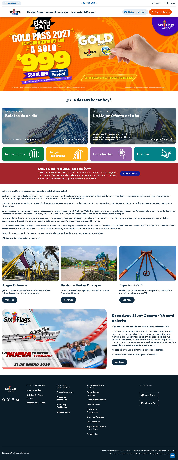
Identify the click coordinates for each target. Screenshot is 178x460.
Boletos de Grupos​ (36, 402)
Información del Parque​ (82, 12)
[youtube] (17, 399)
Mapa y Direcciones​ (96, 399)
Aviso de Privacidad (22, 453)
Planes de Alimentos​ (62, 398)
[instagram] (13, 399)
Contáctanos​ (93, 421)
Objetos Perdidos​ (95, 417)
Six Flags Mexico (10, 3)
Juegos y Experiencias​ (57, 12)
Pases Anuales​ (34, 390)
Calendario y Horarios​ (93, 393)
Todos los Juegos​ (65, 392)
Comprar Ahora (130, 173)
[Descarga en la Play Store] (149, 403)
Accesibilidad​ (93, 404)
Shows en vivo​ (63, 412)
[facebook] (3, 399)
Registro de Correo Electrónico (96, 428)
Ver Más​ (9, 299)
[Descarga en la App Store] (149, 395)
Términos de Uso (8, 453)
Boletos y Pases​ (35, 12)
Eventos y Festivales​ (62, 405)
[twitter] (8, 399)
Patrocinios (92, 434)
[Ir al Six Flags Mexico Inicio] (14, 12)
